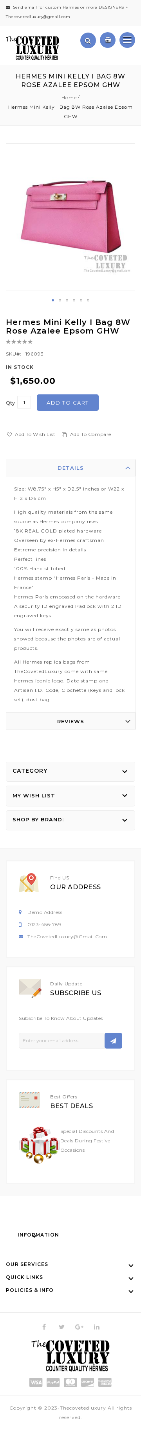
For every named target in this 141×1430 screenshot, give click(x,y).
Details (71, 468)
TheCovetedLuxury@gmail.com (67, 936)
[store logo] (32, 48)
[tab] (71, 467)
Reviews (70, 721)
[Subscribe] (113, 1041)
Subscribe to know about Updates (61, 1018)
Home (69, 97)
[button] (52, 300)
